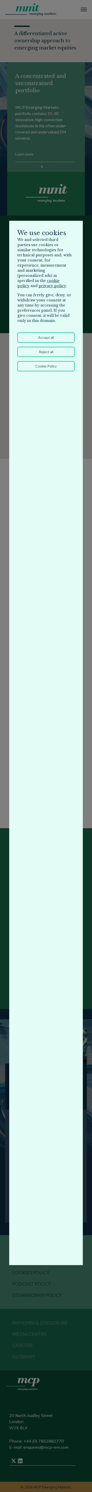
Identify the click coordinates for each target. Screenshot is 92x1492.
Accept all (46, 337)
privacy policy (52, 285)
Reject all (46, 352)
